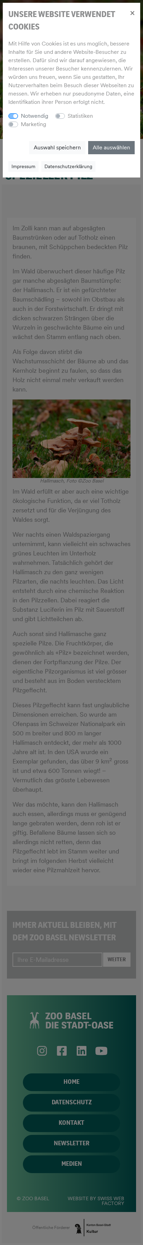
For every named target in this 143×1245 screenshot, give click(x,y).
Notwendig (34, 116)
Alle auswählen (111, 147)
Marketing (33, 124)
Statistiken (80, 116)
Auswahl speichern (57, 147)
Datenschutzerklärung (68, 166)
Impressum (23, 166)
